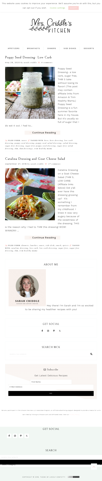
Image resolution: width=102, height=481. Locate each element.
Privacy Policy (74, 414)
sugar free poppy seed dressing (40, 146)
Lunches (34, 245)
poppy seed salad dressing (49, 143)
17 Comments (54, 164)
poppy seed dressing (24, 143)
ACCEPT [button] (73, 8)
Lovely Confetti (57, 477)
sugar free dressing (14, 146)
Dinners (25, 245)
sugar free (63, 248)
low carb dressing (48, 248)
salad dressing (70, 143)
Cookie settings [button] (57, 8)
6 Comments (47, 62)
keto (46, 140)
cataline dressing (19, 248)
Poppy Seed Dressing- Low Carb (28, 57)
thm (16, 148)
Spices (66, 245)
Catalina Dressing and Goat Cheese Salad (35, 159)
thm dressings (26, 148)
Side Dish (50, 245)
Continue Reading (44, 132)
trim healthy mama (43, 148)
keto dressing (56, 140)
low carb (34, 248)
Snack (58, 245)
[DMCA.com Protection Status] (73, 477)
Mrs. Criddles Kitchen (51, 27)
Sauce (24, 140)
